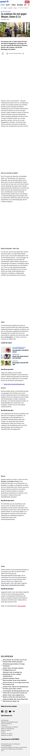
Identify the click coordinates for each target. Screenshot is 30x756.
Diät (25, 5)
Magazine (5, 7)
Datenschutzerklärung (6, 724)
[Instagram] (6, 711)
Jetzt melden (22, 606)
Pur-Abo (3, 732)
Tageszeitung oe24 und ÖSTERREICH (10, 739)
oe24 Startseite (4, 720)
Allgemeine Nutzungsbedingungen (9, 722)
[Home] (1, 7)
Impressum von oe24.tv (6, 735)
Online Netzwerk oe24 (6, 715)
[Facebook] (2, 711)
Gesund (3, 5)
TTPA (2, 751)
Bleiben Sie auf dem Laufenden (9, 706)
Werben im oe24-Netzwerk (7, 729)
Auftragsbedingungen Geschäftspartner (10, 744)
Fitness (13, 5)
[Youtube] (10, 711)
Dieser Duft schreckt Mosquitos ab (14, 384)
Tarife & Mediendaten (6, 746)
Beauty (8, 5)
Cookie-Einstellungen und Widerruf (9, 727)
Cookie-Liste (4, 725)
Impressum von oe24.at (6, 734)
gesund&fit (10, 7)
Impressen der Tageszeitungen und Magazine (12, 749)
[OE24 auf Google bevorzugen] (23, 53)
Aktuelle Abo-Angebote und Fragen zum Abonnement (14, 747)
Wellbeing (20, 5)
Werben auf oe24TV (6, 730)
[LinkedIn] (14, 711)
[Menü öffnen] (28, 5)
